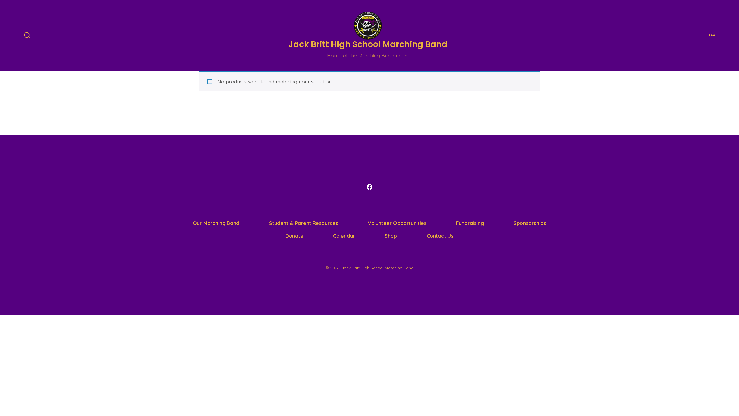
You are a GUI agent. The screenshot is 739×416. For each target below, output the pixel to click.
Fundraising (470, 223)
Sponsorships (530, 223)
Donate (294, 236)
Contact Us (440, 236)
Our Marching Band (216, 223)
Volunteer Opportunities (397, 223)
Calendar (344, 236)
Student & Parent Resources (303, 223)
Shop (391, 236)
